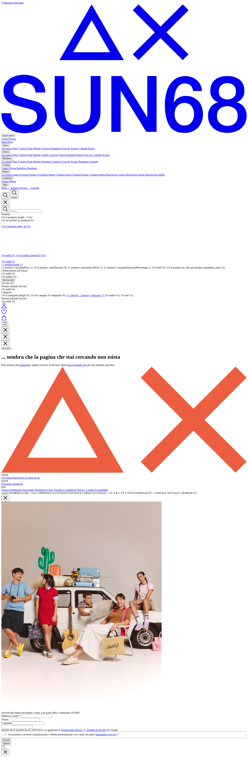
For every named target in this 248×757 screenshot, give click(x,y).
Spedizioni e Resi (44, 490)
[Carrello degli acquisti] (124, 318)
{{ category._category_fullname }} (85, 295)
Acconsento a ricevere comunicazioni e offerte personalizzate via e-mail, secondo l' (63, 734)
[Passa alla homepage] (124, 132)
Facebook (6, 483)
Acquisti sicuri (32, 477)
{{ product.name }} (12, 264)
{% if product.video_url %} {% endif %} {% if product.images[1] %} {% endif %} (23, 244)
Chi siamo (7, 477)
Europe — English (29, 188)
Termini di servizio (96, 730)
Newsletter (29, 490)
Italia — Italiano (10, 188)
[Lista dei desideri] (124, 312)
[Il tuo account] (4, 307)
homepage (24, 365)
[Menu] (4, 323)
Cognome (6, 723)
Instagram (17, 483)
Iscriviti (6, 740)
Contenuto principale (12, 2)
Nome (5, 719)
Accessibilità (101, 490)
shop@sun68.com (77, 365)
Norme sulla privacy (72, 730)
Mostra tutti (8, 280)
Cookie (90, 490)
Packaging (18, 477)
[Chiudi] (5, 202)
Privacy (81, 490)
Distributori (16, 490)
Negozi (5, 490)
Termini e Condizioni (65, 490)
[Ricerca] (5, 195)
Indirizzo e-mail (10, 716)
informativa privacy (106, 734)
